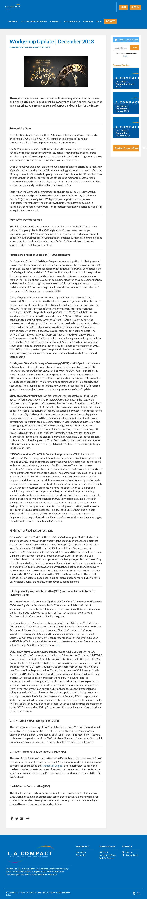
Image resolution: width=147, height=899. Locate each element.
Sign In (135, 7)
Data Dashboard (72, 21)
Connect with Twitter (128, 40)
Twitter (129, 852)
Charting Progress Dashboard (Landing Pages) (126, 148)
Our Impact (55, 21)
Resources (88, 21)
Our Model (13, 21)
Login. (125, 56)
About (99, 21)
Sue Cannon (25, 47)
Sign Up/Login (131, 855)
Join (123, 7)
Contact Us (81, 852)
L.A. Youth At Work (107, 855)
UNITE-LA (103, 852)
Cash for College (106, 858)
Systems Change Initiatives (34, 21)
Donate (110, 21)
